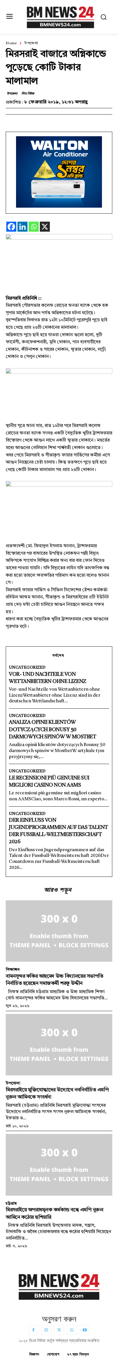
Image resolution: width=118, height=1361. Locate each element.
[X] (45, 227)
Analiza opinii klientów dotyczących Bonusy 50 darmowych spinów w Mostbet (52, 729)
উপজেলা (31, 43)
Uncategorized (27, 668)
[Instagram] (46, 1330)
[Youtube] (85, 1330)
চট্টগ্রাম (11, 1204)
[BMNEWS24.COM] (60, 16)
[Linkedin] (22, 227)
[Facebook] (11, 227)
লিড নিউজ (27, 93)
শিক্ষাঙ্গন (12, 970)
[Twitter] (59, 1330)
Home (11, 43)
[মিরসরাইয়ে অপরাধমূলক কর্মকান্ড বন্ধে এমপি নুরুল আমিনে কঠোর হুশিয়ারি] (59, 1165)
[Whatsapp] (34, 227)
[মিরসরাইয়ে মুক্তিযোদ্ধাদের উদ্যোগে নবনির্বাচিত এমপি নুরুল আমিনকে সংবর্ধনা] (59, 1045)
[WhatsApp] (72, 1330)
